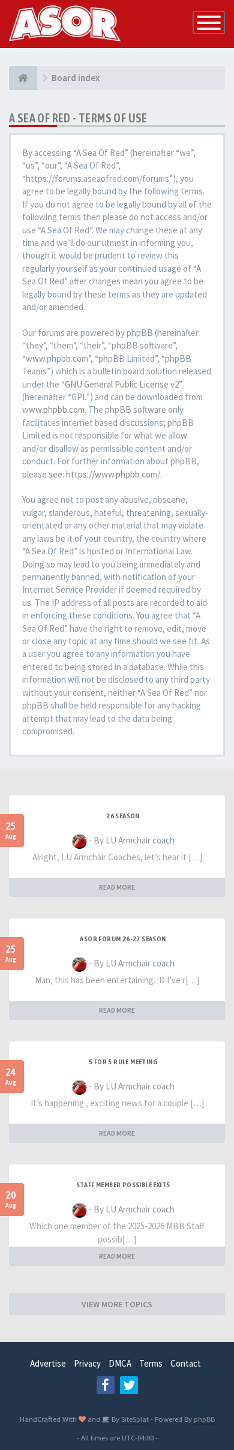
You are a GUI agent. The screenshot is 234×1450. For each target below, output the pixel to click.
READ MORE (117, 886)
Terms (151, 1363)
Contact (185, 1363)
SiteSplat (134, 1419)
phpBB (204, 1419)
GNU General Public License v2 (122, 384)
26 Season (123, 816)
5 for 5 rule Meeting (123, 1062)
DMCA (120, 1363)
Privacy (87, 1363)
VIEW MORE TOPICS (117, 1304)
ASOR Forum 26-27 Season (123, 939)
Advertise (48, 1363)
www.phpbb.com (53, 409)
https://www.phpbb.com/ (113, 474)
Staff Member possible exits (123, 1185)
